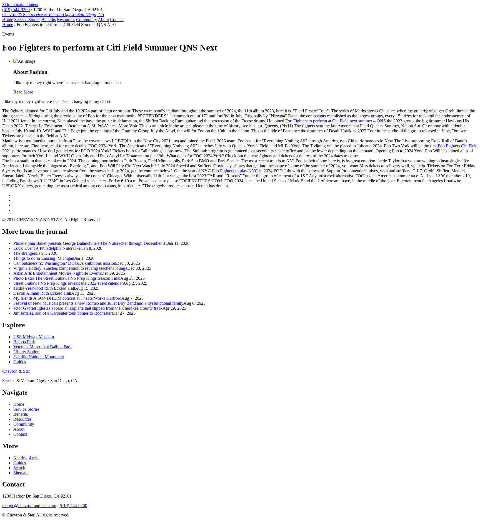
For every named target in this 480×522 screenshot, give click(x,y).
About (103, 19)
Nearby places (25, 457)
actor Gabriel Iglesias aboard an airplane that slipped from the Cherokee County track (87, 308)
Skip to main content (20, 4)
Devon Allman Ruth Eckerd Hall (42, 293)
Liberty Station (26, 351)
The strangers (25, 253)
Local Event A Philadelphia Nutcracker (47, 248)
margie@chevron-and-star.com (29, 505)
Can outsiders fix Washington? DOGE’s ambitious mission (64, 263)
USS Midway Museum (33, 336)
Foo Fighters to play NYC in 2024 (242, 170)
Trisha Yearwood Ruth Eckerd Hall (44, 288)
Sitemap (20, 472)
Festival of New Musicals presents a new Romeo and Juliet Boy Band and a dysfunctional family (98, 303)
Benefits (48, 19)
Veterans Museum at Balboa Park (42, 346)
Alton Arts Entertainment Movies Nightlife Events (57, 273)
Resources (66, 19)
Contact (117, 19)
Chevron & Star (53, 14)
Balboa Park (24, 341)
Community (86, 19)
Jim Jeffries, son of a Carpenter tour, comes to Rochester (62, 313)
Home (7, 19)
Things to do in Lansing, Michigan (43, 258)
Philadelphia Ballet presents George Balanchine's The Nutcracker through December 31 (90, 243)
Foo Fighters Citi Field (458, 145)
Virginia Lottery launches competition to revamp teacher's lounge (70, 268)
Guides (19, 361)
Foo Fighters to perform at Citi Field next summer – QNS (335, 120)
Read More (23, 92)
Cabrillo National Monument (38, 356)
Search (19, 467)
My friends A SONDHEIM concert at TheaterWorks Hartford (67, 298)
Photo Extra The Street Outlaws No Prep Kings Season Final (66, 278)
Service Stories (27, 19)
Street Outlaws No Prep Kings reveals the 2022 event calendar (68, 283)
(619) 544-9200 (16, 9)
